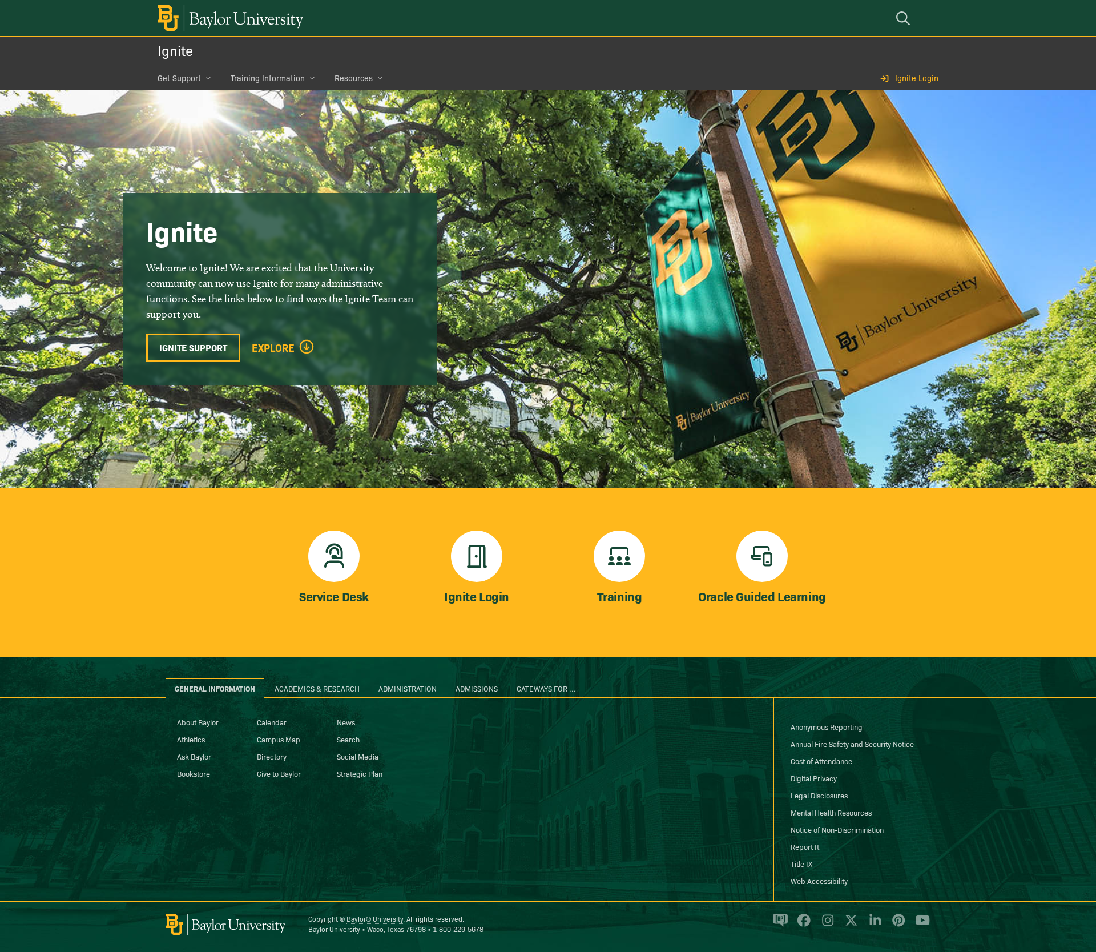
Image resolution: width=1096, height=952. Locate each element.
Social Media (357, 756)
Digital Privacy (814, 778)
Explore (273, 348)
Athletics (191, 739)
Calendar (272, 722)
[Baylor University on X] (849, 925)
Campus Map (278, 739)
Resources (354, 77)
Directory (272, 756)
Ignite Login (916, 77)
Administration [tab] (407, 688)
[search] (904, 18)
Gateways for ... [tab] (546, 688)
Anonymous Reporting (827, 726)
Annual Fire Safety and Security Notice (852, 743)
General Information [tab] (215, 688)
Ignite (175, 50)
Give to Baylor (279, 773)
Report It (805, 846)
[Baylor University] (228, 18)
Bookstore (193, 773)
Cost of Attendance (821, 761)
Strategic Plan (359, 773)
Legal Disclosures (819, 795)
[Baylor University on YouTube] (919, 925)
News (346, 722)
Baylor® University (374, 918)
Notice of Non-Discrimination (837, 829)
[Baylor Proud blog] (778, 925)
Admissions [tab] (477, 688)
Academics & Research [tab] (317, 688)
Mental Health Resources (831, 812)
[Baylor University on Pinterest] (896, 925)
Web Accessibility (819, 880)
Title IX (801, 863)
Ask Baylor (194, 756)
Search (348, 739)
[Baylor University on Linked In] (873, 925)
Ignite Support (193, 347)
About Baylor (198, 722)
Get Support (179, 77)
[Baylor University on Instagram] (825, 925)
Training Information (268, 77)
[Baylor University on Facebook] (801, 925)
